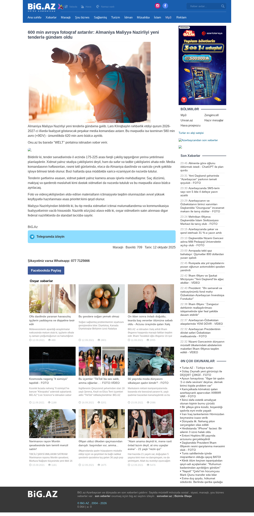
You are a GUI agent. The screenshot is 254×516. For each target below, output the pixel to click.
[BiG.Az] (46, 7)
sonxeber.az (164, 496)
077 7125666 (80, 260)
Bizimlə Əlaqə (183, 496)
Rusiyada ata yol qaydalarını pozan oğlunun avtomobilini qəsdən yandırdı (202, 266)
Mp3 (168, 17)
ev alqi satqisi (195, 132)
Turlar (182, 132)
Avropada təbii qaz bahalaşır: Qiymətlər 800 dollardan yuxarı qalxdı (202, 254)
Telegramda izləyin (50, 236)
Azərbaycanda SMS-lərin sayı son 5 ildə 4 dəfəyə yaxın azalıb (200, 192)
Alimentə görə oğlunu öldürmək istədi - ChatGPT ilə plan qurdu (201, 167)
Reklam (181, 17)
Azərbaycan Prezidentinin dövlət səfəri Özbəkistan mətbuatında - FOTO (200, 332)
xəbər (96, 142)
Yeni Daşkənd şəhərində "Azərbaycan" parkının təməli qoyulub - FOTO (199, 179)
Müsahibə (143, 17)
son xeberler (103, 496)
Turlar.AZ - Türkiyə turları (197, 367)
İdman (128, 17)
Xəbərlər (51, 17)
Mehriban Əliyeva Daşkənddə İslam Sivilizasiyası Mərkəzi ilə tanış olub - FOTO (199, 220)
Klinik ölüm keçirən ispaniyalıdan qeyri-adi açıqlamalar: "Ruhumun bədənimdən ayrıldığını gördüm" (201, 464)
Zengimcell (211, 115)
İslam (157, 17)
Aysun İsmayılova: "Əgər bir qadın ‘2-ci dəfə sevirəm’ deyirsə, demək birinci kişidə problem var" (202, 382)
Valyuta (73, 6)
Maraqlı (66, 17)
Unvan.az (187, 120)
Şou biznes (82, 17)
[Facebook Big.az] (165, 6)
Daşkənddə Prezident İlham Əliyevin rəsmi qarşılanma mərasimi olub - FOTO (202, 446)
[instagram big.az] (157, 6)
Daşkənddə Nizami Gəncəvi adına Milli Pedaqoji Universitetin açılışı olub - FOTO (201, 241)
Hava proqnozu (190, 125)
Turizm (115, 17)
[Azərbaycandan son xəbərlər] (198, 140)
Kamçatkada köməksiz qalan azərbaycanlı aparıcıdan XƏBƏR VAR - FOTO (200, 393)
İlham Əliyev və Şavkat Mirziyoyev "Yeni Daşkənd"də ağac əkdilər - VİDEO (202, 279)
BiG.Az (33, 227)
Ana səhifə (34, 17)
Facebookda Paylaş (46, 270)
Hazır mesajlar (213, 120)
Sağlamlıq (100, 17)
